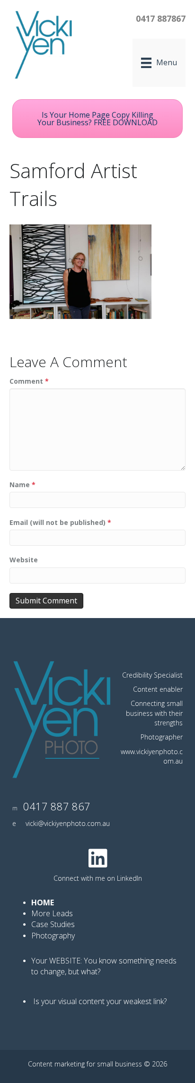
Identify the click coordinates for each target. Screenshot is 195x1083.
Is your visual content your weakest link (98, 1001)
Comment (29, 381)
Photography (54, 935)
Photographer (162, 736)
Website (23, 559)
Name (22, 484)
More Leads (52, 913)
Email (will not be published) (60, 522)
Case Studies (53, 924)
